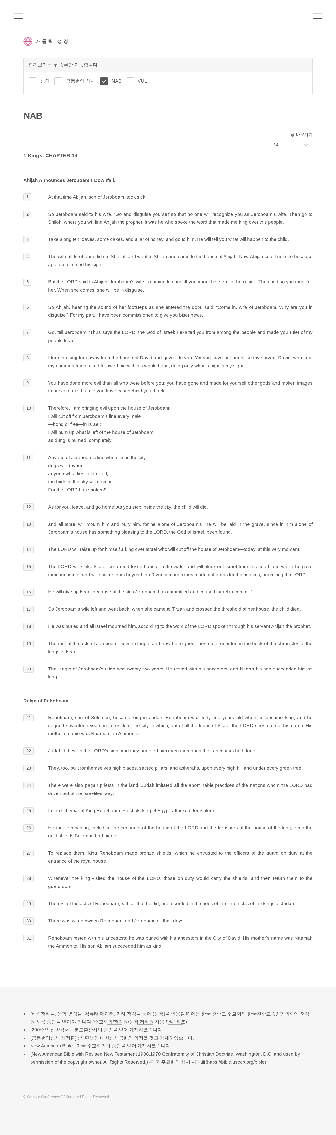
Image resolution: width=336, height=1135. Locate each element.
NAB (117, 81)
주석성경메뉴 (18, 16)
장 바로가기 (301, 134)
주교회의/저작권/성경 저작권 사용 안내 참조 (139, 1021)
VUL (142, 81)
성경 (45, 81)
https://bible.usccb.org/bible (236, 1062)
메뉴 (317, 16)
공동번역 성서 (80, 81)
